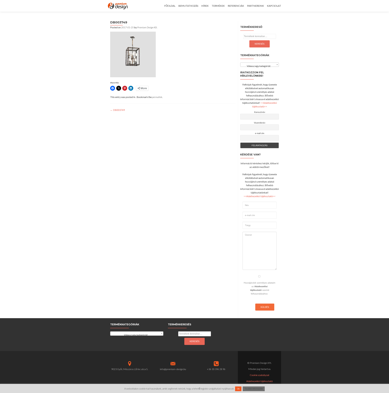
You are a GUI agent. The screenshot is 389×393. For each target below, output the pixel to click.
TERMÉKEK (218, 5)
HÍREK (205, 5)
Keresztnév (259, 112)
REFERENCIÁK (236, 5)
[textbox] (259, 66)
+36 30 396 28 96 (216, 369)
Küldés (265, 307)
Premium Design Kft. (147, 27)
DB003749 (117, 109)
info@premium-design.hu (173, 369)
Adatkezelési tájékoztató (259, 381)
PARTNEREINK (255, 5)
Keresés (259, 44)
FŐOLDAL (169, 5)
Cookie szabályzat (259, 375)
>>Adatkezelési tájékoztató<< (259, 196)
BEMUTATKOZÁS (188, 5)
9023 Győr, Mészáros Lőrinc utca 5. (129, 369)
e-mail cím (259, 133)
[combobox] (259, 65)
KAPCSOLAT (274, 5)
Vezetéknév (259, 122)
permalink (157, 97)
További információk (253, 389)
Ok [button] (238, 389)
